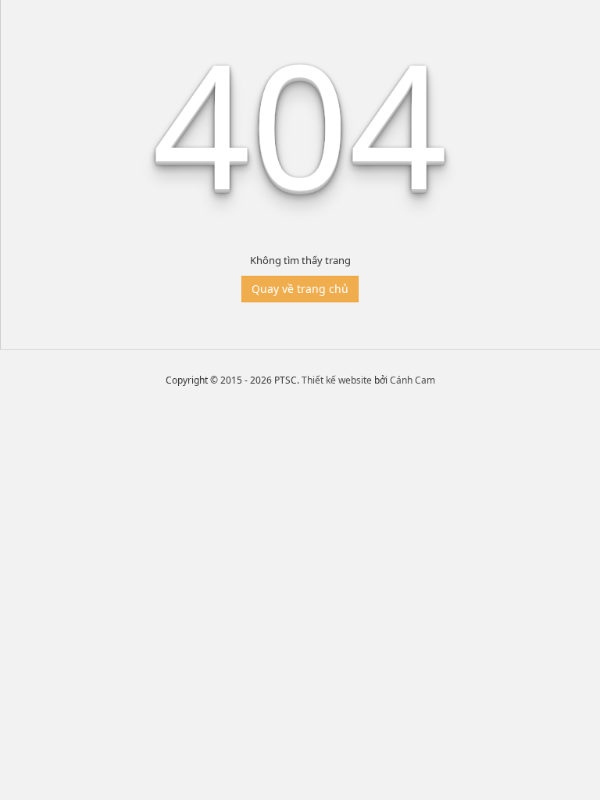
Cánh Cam (412, 380)
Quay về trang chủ (300, 288)
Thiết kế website (337, 380)
